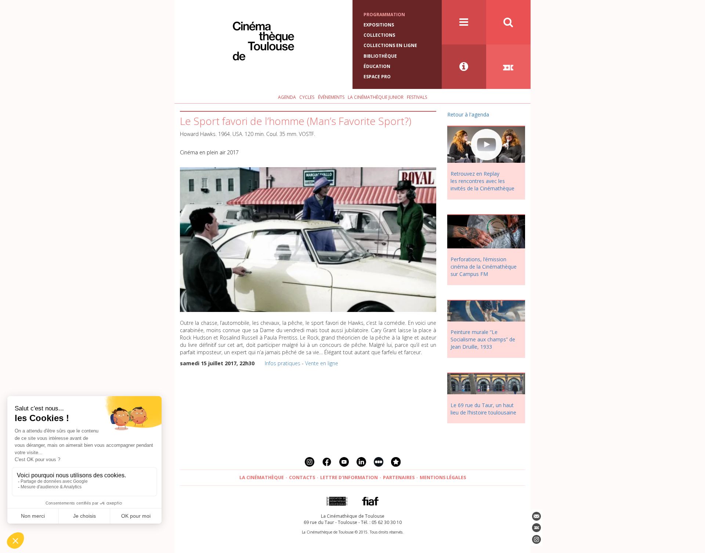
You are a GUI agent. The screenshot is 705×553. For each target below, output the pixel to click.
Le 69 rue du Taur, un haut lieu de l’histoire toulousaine (483, 409)
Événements (331, 97)
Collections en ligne (390, 45)
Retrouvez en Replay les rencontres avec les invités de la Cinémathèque (482, 181)
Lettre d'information (349, 477)
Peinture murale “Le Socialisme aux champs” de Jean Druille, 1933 (483, 339)
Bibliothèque (380, 56)
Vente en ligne (321, 363)
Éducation (377, 66)
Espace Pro (377, 76)
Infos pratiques (282, 363)
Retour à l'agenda (468, 114)
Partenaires (399, 477)
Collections (379, 35)
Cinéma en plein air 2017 (209, 152)
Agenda (287, 97)
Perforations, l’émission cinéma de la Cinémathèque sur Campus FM (484, 266)
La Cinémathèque (261, 477)
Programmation (384, 14)
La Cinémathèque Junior (376, 97)
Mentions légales (443, 477)
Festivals (417, 97)
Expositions (379, 25)
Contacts (302, 477)
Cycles (306, 97)
